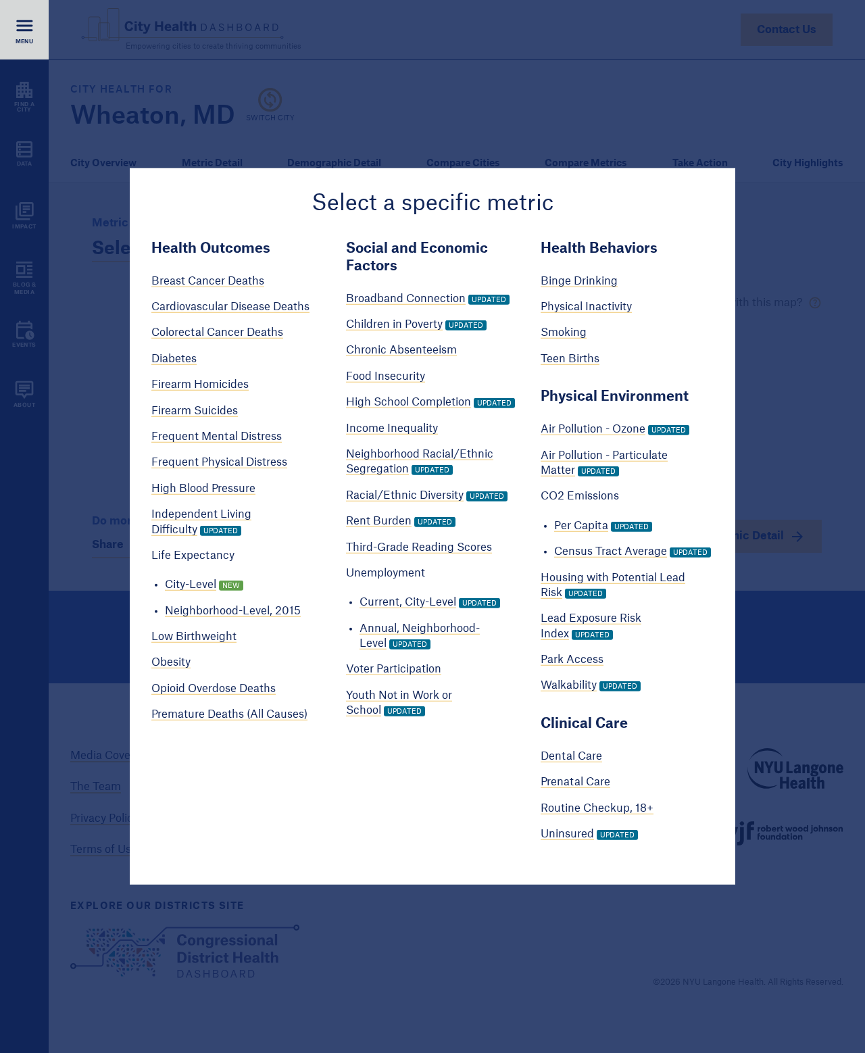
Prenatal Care (575, 782)
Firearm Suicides (194, 410)
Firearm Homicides (200, 384)
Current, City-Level (408, 602)
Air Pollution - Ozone (593, 429)
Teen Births (570, 358)
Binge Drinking (579, 280)
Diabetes (174, 358)
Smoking (564, 332)
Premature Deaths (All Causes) (229, 714)
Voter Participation (393, 669)
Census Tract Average (610, 551)
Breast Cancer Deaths (207, 280)
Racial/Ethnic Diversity (405, 495)
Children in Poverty (394, 324)
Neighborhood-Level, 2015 (233, 610)
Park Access (572, 659)
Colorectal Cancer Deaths (217, 332)
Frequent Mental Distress (216, 436)
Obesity (171, 662)
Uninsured (567, 834)
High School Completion (408, 402)
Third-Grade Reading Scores (419, 546)
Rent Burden (379, 521)
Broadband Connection (406, 298)
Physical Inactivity (586, 306)
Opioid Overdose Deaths (213, 688)
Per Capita (581, 525)
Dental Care (571, 756)
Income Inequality (392, 427)
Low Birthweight (194, 636)
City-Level (190, 584)
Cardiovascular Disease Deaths (230, 306)
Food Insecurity (385, 376)
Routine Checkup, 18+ (597, 807)
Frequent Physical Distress (219, 462)
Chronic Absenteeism (401, 350)
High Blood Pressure (203, 488)
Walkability (569, 685)
